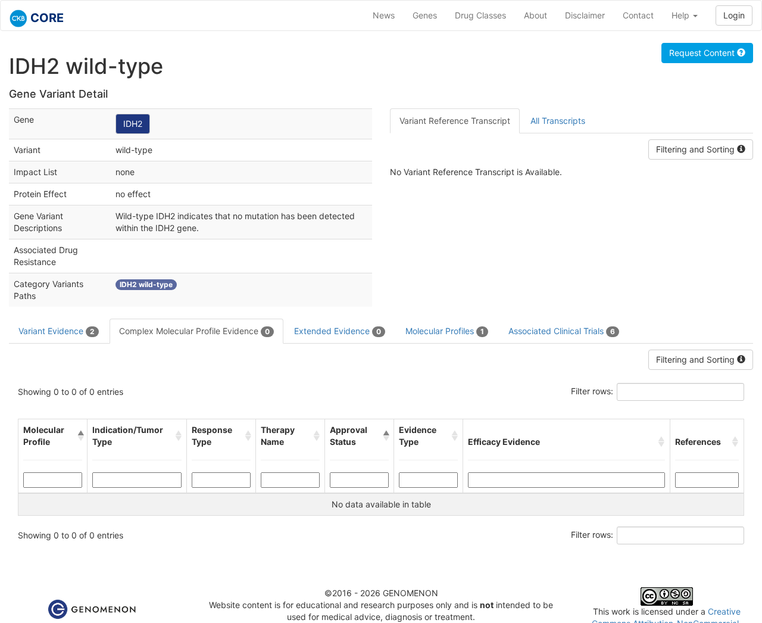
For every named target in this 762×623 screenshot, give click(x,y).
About (535, 15)
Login (734, 15)
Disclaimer (585, 15)
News (384, 15)
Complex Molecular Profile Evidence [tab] (194, 331)
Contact (638, 15)
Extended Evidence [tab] (337, 331)
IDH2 (132, 124)
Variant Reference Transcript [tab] (454, 121)
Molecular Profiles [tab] (444, 331)
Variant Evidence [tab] (56, 331)
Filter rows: (592, 391)
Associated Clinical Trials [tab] (561, 331)
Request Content (703, 53)
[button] (80, 436)
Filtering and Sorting (696, 149)
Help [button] (682, 15)
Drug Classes (480, 15)
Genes (425, 15)
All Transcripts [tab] (557, 121)
